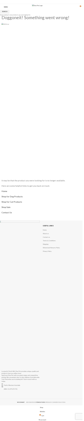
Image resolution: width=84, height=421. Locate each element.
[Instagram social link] (42, 1)
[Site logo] (41, 7)
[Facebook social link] (40, 1)
